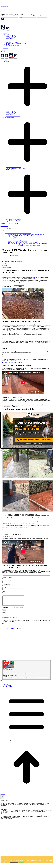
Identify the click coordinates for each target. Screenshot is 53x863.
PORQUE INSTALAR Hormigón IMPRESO (17, 240)
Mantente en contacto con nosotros (25, 247)
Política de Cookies (14, 862)
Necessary (4, 808)
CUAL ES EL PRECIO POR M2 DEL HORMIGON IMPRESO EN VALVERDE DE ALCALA (28, 243)
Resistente (15, 237)
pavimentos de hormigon (19, 285)
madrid (33, 278)
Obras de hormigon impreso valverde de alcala (17, 241)
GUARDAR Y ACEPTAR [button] (6, 818)
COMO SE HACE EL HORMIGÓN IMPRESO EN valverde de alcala (22, 242)
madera (41, 399)
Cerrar (2, 450)
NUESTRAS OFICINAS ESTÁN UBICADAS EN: (29, 245)
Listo (14, 238)
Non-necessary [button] (4, 812)
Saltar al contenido (4, 6)
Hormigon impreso (14, 255)
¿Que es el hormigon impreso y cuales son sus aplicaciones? (20, 235)
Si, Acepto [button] (21, 862)
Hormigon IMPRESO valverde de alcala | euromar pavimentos (18, 233)
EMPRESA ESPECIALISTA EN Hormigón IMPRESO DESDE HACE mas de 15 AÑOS (26, 234)
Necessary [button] (3, 806)
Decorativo (15, 236)
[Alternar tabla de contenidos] (3, 230)
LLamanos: (20, 244)
